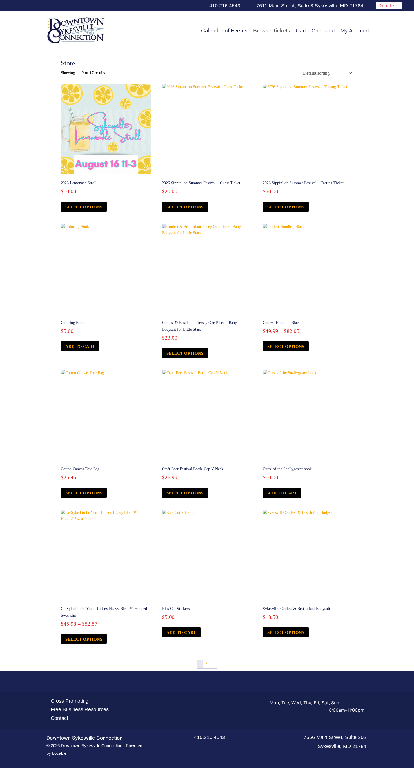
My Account (354, 31)
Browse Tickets (271, 31)
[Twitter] (170, 6)
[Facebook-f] (161, 6)
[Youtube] (179, 6)
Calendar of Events (224, 31)
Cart (301, 31)
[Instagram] (188, 6)
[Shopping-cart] (227, 681)
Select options (83, 207)
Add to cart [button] (80, 346)
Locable (59, 753)
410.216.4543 (209, 737)
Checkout (323, 31)
